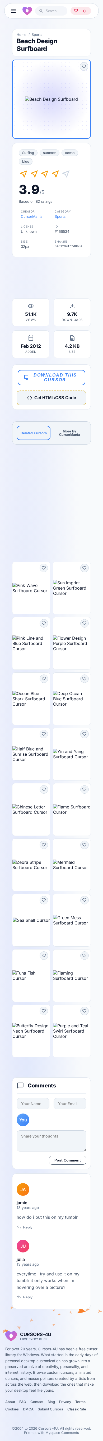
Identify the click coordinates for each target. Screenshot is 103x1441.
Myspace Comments (62, 1432)
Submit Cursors (50, 1409)
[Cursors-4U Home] (27, 11)
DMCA (28, 1409)
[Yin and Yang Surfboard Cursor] (72, 754)
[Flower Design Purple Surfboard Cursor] (72, 643)
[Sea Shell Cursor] (31, 920)
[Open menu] (13, 11)
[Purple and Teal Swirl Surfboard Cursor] (72, 1031)
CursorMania (32, 216)
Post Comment (67, 1160)
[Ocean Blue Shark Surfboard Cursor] (31, 698)
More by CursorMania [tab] (69, 433)
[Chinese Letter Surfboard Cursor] (31, 809)
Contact (36, 1402)
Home (21, 34)
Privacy (65, 1402)
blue (25, 161)
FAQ (22, 1402)
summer (49, 153)
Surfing (28, 153)
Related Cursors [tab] (34, 433)
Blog (51, 1402)
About (10, 1402)
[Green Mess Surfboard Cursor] (72, 920)
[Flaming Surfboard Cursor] (72, 975)
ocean (70, 153)
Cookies (12, 1409)
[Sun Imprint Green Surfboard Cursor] (72, 588)
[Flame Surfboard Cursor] (72, 809)
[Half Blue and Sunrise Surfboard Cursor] (31, 754)
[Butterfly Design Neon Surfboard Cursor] (31, 1031)
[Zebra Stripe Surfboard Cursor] (31, 864)
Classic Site (76, 1409)
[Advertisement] (51, 279)
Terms (80, 1402)
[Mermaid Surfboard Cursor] (72, 864)
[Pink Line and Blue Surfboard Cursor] (31, 643)
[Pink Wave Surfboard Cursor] (31, 588)
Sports (37, 34)
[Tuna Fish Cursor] (31, 975)
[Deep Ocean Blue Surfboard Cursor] (72, 698)
